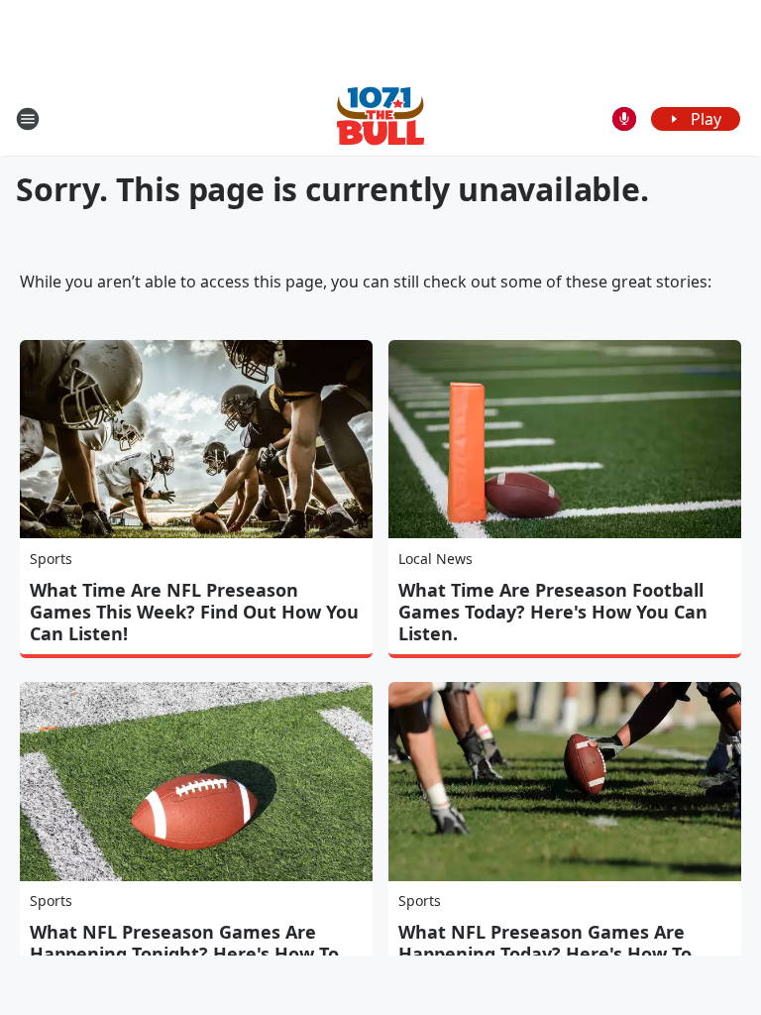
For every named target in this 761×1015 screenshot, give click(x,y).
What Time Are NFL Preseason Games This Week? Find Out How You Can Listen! (194, 611)
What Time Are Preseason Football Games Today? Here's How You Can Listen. (552, 611)
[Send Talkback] (624, 119)
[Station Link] (380, 118)
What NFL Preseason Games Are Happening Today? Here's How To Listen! (545, 953)
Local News (435, 558)
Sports (51, 558)
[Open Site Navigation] (28, 119)
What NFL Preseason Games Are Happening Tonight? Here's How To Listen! (184, 953)
